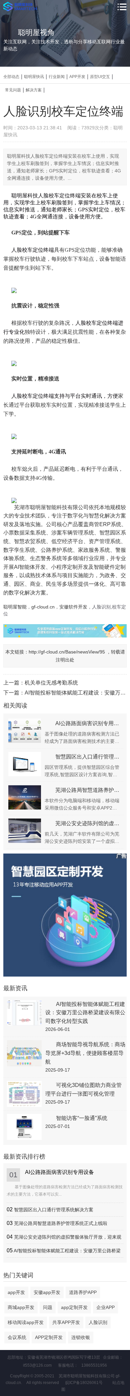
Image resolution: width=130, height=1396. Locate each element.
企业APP (105, 1307)
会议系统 (17, 1337)
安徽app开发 (47, 1292)
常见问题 (13, 90)
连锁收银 (80, 1337)
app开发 (16, 1292)
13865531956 (94, 1365)
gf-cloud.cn (43, 606)
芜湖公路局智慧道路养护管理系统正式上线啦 (60, 1223)
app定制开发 (74, 1307)
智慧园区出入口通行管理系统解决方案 (53, 1209)
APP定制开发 (49, 1337)
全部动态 (11, 76)
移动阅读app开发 (26, 1322)
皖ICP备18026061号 (84, 1382)
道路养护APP (83, 1292)
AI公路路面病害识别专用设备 (59, 1172)
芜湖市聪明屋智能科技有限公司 (51, 507)
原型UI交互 (100, 76)
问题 (47, 1307)
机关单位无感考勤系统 (51, 682)
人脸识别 (98, 1322)
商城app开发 (21, 1307)
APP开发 (77, 76)
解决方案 (34, 90)
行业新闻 (57, 76)
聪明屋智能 (15, 606)
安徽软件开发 (73, 606)
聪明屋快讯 (34, 76)
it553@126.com (37, 1365)
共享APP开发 (66, 1322)
